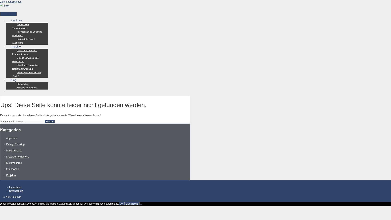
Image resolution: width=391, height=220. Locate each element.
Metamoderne (14, 162)
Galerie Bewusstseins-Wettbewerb (25, 60)
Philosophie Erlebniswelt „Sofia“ (26, 74)
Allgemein (11, 138)
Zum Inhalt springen (11, 1)
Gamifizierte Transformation (20, 26)
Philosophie (22, 84)
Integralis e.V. (14, 150)
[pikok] (4, 5)
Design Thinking (15, 144)
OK (121, 203)
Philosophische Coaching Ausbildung (27, 33)
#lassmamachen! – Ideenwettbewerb (24, 52)
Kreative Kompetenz (27, 87)
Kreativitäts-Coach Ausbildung (23, 41)
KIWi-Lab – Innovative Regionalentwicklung (25, 67)
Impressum (15, 187)
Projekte (16, 46)
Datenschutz (16, 191)
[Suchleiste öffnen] (4, 9)
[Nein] (141, 204)
